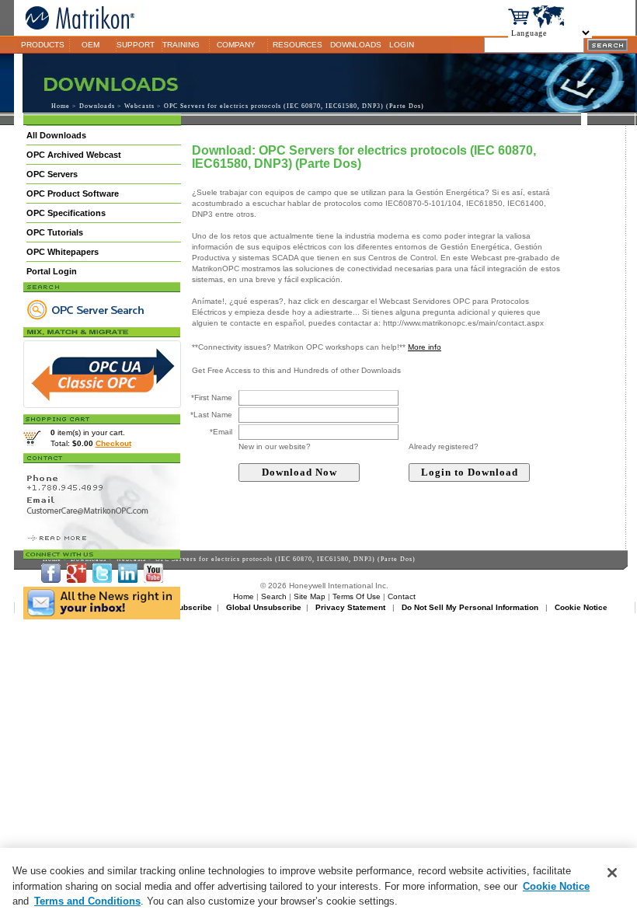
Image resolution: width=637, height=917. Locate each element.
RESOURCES (297, 44)
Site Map (309, 596)
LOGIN (401, 44)
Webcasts (139, 106)
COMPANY (236, 44)
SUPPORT (136, 44)
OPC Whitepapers (62, 251)
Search (274, 596)
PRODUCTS (42, 44)
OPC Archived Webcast (73, 154)
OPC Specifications (66, 213)
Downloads (97, 106)
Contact (402, 596)
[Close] (612, 873)
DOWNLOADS (355, 44)
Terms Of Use (356, 596)
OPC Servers (52, 174)
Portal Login (51, 271)
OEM (90, 44)
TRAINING (181, 44)
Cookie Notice (556, 886)
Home (60, 106)
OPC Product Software (72, 193)
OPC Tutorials (54, 232)
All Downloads (56, 135)
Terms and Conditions (87, 901)
